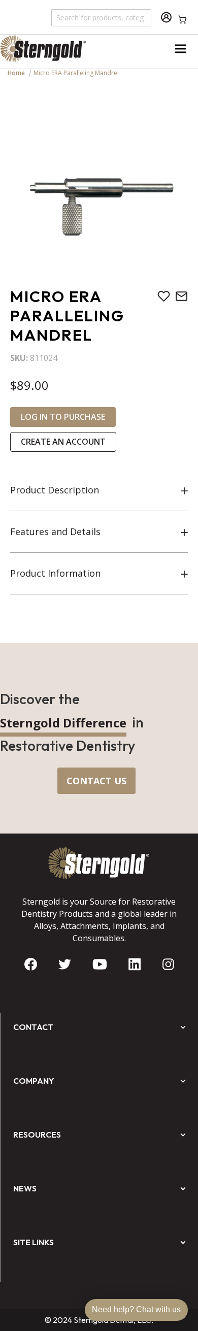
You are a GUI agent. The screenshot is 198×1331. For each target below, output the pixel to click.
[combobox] (101, 17)
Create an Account (63, 441)
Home (16, 73)
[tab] (99, 490)
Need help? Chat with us (136, 1309)
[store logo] (49, 48)
